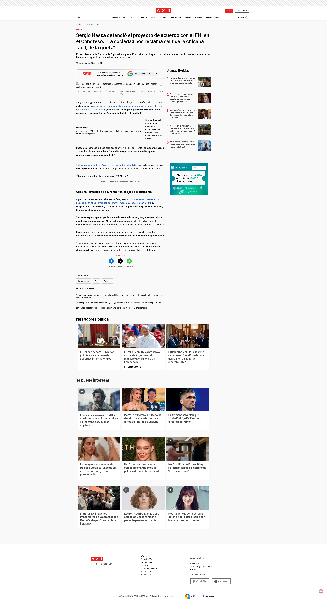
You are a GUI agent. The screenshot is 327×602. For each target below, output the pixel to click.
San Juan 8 (146, 571)
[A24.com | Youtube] (105, 564)
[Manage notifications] (321, 591)
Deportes (208, 17)
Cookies (193, 569)
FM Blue (144, 565)
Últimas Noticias (118, 17)
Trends (217, 17)
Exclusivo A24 (133, 17)
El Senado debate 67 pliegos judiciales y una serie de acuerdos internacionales (111, 308)
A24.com (145, 556)
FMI (97, 24)
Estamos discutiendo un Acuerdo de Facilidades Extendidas (107, 165)
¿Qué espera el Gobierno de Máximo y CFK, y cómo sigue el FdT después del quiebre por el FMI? (119, 303)
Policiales (187, 17)
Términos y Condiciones (201, 566)
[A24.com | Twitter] (96, 564)
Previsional (197, 17)
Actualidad (164, 17)
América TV (146, 574)
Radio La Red (242, 11)
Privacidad (195, 563)
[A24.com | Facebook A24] (92, 564)
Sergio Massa (88, 24)
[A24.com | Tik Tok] (110, 564)
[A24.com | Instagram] (101, 564)
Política (144, 17)
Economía (153, 17)
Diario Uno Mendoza (150, 568)
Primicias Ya (176, 17)
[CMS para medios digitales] (206, 596)
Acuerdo (107, 281)
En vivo (229, 11)
